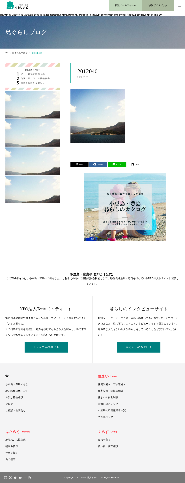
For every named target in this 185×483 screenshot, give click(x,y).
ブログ (9, 403)
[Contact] (25, 477)
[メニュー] (179, 5)
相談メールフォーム (125, 5)
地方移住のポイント (16, 390)
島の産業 (10, 459)
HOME (6, 375)
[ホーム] (6, 53)
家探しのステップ (108, 403)
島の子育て (104, 439)
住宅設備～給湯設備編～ (112, 390)
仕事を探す (11, 452)
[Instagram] (5, 477)
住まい (107, 376)
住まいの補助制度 (108, 397)
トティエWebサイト (46, 347)
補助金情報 (11, 446)
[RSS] (30, 477)
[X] (10, 477)
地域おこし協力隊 (15, 439)
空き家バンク (105, 416)
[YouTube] (20, 477)
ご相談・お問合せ (15, 410)
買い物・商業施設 (108, 446)
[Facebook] (15, 477)
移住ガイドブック (158, 5)
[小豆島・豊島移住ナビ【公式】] (17, 5)
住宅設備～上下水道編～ (112, 384)
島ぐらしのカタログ (139, 347)
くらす (107, 432)
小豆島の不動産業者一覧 (112, 410)
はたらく (17, 432)
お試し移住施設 (14, 397)
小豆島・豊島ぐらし (16, 384)
